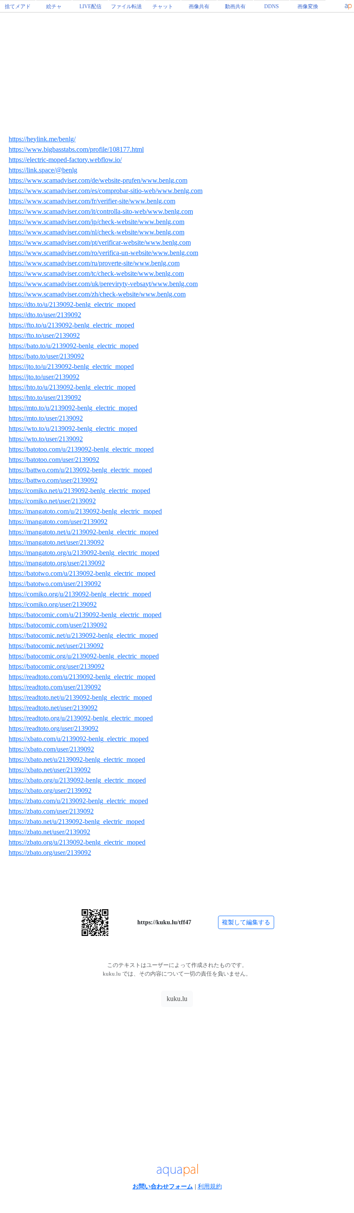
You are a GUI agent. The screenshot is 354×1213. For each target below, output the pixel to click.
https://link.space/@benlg (43, 170)
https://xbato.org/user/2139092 (50, 790)
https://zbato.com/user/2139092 (51, 811)
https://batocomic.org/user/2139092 (56, 666)
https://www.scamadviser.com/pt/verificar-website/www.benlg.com (100, 242)
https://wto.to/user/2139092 (46, 439)
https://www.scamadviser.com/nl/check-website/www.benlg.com (96, 232)
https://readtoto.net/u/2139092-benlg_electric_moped (80, 697)
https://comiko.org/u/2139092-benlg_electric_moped (80, 594)
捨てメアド (18, 6)
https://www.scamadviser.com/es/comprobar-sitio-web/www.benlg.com (105, 190)
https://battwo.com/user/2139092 (53, 480)
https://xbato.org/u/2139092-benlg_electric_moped (77, 780)
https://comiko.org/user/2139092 (53, 604)
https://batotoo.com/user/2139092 (54, 459)
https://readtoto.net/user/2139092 (53, 707)
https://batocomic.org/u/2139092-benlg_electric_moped (84, 656)
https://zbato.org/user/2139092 (50, 852)
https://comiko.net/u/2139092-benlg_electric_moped (79, 490)
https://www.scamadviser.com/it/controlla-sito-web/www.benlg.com (101, 211)
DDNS (271, 6)
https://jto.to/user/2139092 (44, 376)
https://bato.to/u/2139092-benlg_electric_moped (74, 345)
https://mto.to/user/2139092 (46, 418)
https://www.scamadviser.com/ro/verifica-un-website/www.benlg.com (103, 252)
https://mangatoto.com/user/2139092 (58, 521)
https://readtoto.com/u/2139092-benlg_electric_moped (82, 676)
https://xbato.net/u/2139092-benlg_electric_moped (77, 759)
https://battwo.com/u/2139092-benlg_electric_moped (80, 470)
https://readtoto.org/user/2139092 (53, 728)
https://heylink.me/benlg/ (42, 139)
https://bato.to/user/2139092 (46, 356)
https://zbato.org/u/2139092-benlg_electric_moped (77, 842)
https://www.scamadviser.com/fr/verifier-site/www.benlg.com (92, 201)
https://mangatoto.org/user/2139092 (57, 563)
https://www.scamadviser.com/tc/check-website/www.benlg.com (96, 273)
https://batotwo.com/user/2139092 (55, 583)
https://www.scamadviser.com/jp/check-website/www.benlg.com (96, 221)
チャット (162, 6)
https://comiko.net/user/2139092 (52, 501)
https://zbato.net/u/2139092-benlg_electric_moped (77, 821)
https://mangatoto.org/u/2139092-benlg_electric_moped (84, 552)
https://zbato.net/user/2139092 (49, 832)
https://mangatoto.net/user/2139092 (56, 542)
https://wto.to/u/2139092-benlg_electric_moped (73, 428)
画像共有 (199, 6)
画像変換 (307, 6)
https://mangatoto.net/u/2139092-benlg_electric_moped (83, 532)
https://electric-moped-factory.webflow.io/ (65, 159)
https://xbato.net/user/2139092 (50, 769)
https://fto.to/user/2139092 (44, 335)
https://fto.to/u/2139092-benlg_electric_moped (71, 325)
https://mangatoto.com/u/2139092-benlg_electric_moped (85, 511)
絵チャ (54, 6)
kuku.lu (177, 998)
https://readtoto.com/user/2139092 (55, 687)
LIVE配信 (90, 6)
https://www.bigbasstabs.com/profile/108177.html (76, 149)
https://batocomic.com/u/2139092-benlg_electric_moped (85, 614)
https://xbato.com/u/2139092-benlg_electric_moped (79, 738)
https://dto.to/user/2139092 (45, 314)
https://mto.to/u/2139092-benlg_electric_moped (73, 408)
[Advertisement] (177, 1071)
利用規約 (210, 1186)
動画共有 (235, 6)
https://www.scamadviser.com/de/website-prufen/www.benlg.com (98, 180)
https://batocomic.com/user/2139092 (58, 625)
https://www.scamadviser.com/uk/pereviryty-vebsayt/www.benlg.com (103, 283)
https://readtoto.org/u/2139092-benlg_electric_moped (81, 718)
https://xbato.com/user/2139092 (51, 749)
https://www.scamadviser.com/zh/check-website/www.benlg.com (97, 294)
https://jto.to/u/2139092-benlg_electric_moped (71, 366)
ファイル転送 (126, 6)
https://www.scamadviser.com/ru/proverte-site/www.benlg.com (94, 263)
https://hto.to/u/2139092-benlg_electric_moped (72, 387)
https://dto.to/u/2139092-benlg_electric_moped (72, 304)
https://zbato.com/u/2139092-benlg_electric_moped (78, 801)
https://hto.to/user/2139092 (45, 397)
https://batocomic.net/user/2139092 (56, 645)
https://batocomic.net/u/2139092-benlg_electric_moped (83, 635)
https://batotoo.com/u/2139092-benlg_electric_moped (81, 449)
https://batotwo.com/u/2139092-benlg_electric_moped (82, 573)
